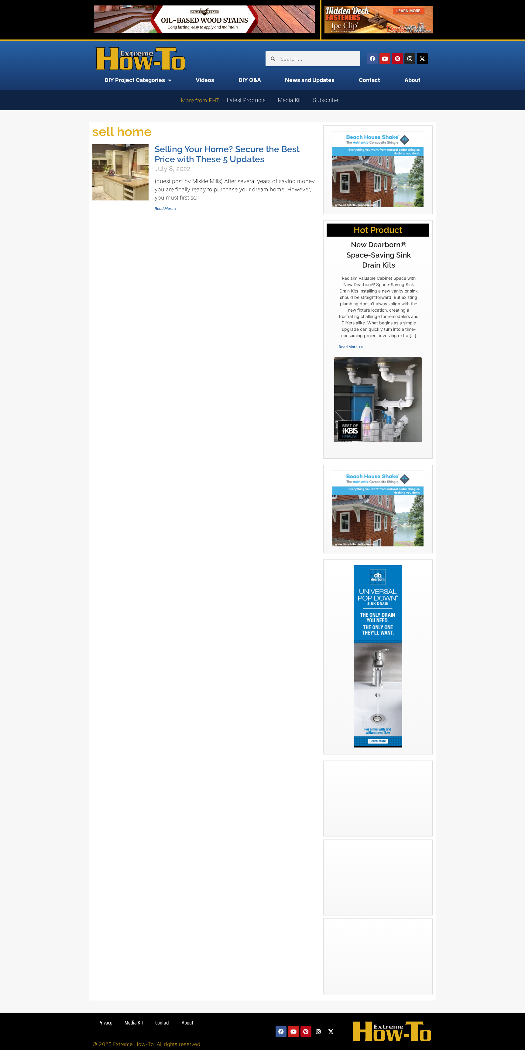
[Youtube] (384, 58)
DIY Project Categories (135, 80)
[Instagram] (409, 58)
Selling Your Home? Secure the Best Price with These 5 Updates (227, 154)
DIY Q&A (249, 80)
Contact (369, 80)
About (412, 80)
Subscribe (325, 100)
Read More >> (351, 346)
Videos (205, 80)
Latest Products (246, 100)
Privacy (105, 1022)
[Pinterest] (397, 58)
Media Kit (289, 100)
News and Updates (310, 80)
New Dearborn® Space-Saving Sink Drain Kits (378, 254)
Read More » (166, 208)
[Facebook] (372, 58)
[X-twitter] (422, 58)
